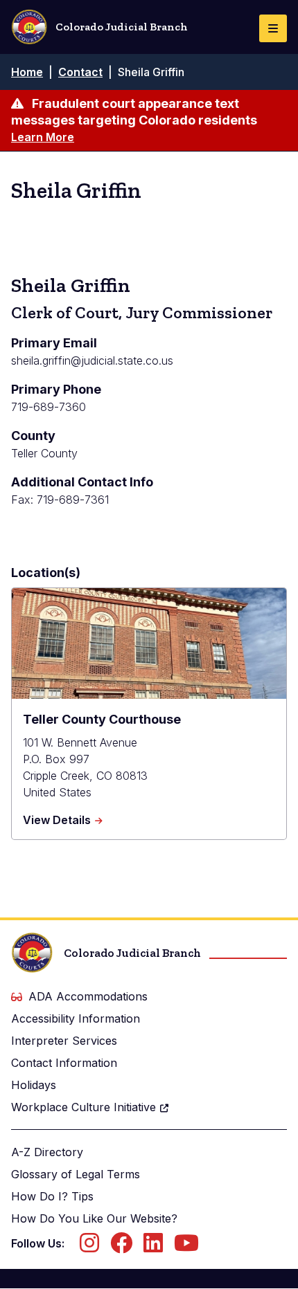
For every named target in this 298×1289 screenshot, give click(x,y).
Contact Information (64, 1063)
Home (27, 72)
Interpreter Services (64, 1041)
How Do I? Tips (52, 1196)
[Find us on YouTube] (186, 1247)
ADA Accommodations (88, 996)
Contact (80, 72)
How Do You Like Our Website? (94, 1218)
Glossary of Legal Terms (75, 1174)
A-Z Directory (47, 1152)
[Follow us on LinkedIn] (153, 1247)
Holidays (33, 1085)
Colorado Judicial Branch (121, 26)
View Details (63, 820)
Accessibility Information (75, 1018)
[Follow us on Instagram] (89, 1247)
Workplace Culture (83, 1107)
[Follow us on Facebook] (121, 1247)
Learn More (42, 137)
